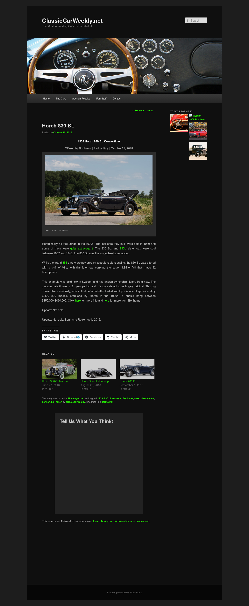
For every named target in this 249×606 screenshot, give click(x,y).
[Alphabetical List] (179, 123)
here (78, 300)
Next (151, 110)
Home (46, 98)
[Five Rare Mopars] (198, 131)
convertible (48, 402)
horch (59, 402)
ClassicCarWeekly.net (72, 20)
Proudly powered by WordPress (124, 592)
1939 (100, 398)
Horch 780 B (127, 381)
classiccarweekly (75, 402)
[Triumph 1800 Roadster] (198, 117)
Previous (138, 110)
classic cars (147, 398)
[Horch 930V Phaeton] (59, 369)
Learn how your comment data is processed (121, 521)
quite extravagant (81, 248)
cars (136, 398)
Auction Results (81, 98)
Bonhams (128, 398)
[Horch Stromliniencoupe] (98, 369)
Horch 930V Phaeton (55, 381)
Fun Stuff (101, 98)
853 (64, 262)
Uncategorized (76, 398)
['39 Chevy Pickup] (198, 151)
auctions (116, 398)
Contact (117, 98)
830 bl (107, 398)
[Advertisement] (124, 555)
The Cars (61, 98)
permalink (107, 402)
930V (123, 248)
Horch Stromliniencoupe (95, 381)
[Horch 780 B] (137, 369)
